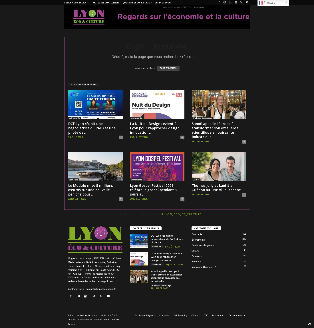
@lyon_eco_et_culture (181, 214)
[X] (241, 2)
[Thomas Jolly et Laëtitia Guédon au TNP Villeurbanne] (219, 166)
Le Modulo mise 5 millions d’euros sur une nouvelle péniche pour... (90, 190)
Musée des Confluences (106, 2)
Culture (196, 179)
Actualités (197, 256)
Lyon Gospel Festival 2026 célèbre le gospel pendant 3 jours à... (153, 190)
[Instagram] (224, 2)
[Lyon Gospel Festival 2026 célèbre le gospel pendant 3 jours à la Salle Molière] (157, 166)
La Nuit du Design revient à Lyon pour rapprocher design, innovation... (155, 128)
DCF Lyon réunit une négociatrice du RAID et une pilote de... (92, 128)
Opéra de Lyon (162, 2)
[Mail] (236, 2)
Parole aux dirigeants (203, 245)
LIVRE (205, 315)
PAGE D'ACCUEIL (168, 68)
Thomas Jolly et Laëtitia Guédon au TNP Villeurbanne (216, 187)
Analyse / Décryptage (202, 118)
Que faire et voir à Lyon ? (137, 2)
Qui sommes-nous (237, 315)
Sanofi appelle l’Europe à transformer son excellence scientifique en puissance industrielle (215, 130)
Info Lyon (196, 261)
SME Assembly (180, 315)
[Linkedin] (230, 2)
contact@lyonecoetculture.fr (101, 289)
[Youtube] (247, 2)
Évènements (74, 118)
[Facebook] (219, 2)
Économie (73, 179)
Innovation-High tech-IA (204, 267)
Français (269, 2)
